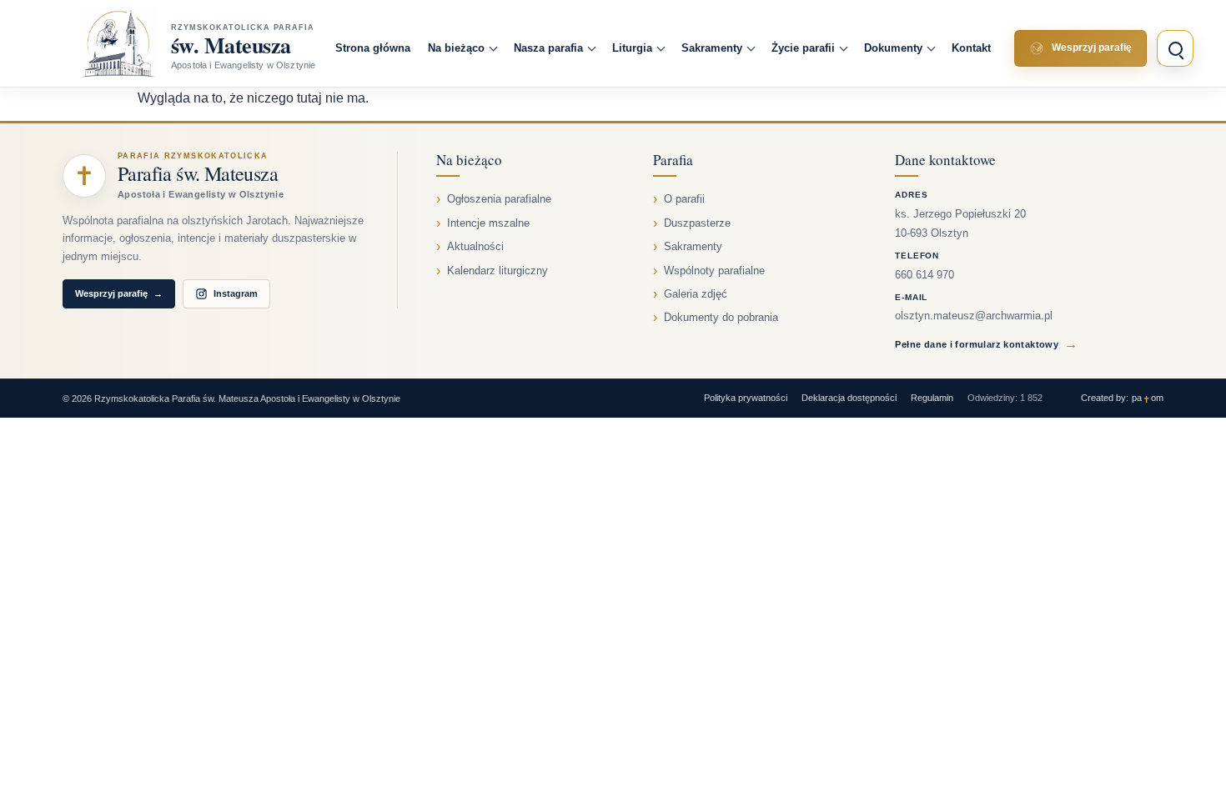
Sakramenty (711, 48)
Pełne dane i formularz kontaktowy (986, 344)
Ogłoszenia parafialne (499, 199)
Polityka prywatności (745, 398)
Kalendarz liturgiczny (497, 271)
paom (1147, 398)
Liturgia (632, 48)
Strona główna (372, 48)
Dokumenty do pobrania (721, 317)
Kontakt (971, 48)
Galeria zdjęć (695, 294)
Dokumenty (893, 48)
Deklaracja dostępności (849, 398)
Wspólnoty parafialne (714, 271)
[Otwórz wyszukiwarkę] (1175, 48)
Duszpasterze (697, 223)
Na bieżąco (456, 48)
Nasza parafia (548, 48)
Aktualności (475, 247)
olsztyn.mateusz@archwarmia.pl (974, 316)
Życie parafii (803, 48)
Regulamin (932, 398)
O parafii (684, 199)
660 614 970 (924, 275)
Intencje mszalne (488, 223)
